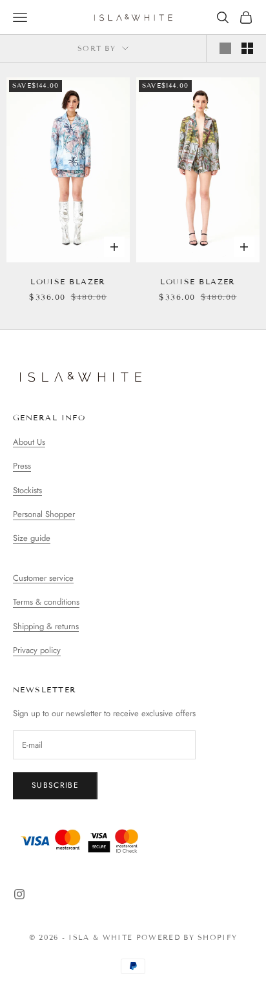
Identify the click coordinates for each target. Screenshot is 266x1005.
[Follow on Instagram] (19, 894)
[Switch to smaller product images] (247, 48)
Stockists (27, 490)
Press (22, 466)
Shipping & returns (46, 626)
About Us (29, 442)
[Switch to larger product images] (225, 48)
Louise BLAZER (68, 281)
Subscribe (55, 785)
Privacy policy (37, 650)
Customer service (43, 578)
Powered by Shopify (187, 937)
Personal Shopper (44, 514)
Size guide (31, 538)
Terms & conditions (46, 602)
